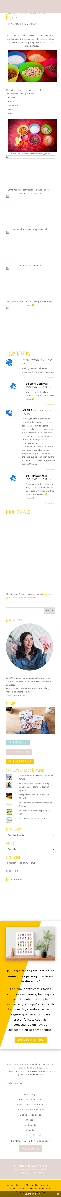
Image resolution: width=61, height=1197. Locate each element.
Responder (50, 377)
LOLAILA (27, 410)
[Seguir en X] (27, 1135)
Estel (25, 360)
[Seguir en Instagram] (39, 1135)
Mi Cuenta (30, 1125)
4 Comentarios (29, 23)
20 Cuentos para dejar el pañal (33, 818)
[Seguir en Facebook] (21, 1135)
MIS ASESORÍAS (20, 761)
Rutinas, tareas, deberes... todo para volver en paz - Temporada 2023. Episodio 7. (35, 787)
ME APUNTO (30, 1148)
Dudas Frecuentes (30, 1114)
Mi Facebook (12, 871)
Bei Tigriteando (35, 475)
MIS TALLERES (19, 752)
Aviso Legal (30, 1094)
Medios (30, 1119)
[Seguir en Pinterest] (33, 1135)
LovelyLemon (35, 1172)
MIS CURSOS (18, 742)
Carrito (30, 1130)
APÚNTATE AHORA (30, 1040)
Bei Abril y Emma (36, 383)
